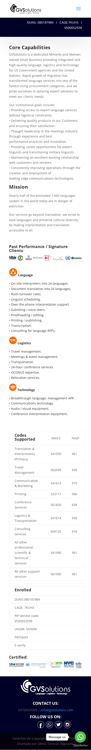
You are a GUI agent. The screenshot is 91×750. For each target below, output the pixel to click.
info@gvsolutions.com (57, 710)
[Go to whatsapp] (80, 736)
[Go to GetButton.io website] (80, 745)
